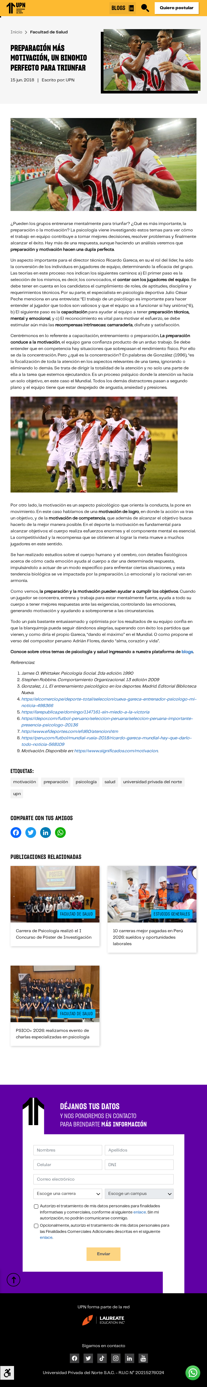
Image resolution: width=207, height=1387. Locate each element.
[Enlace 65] (103, 1320)
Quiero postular (177, 8)
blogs (187, 652)
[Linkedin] (129, 1358)
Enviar (103, 1254)
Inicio (16, 32)
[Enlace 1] (16, 8)
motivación (24, 782)
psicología (86, 782)
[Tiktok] (102, 1358)
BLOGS (119, 8)
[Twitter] (88, 1358)
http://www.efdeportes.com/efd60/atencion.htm (69, 732)
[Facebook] (74, 1358)
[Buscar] (145, 8)
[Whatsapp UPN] (192, 1373)
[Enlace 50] (152, 894)
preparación (56, 782)
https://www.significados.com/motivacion (116, 751)
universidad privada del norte (152, 782)
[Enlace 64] (13, 1280)
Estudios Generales (172, 914)
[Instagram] (115, 1358)
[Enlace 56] (55, 994)
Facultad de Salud (49, 32)
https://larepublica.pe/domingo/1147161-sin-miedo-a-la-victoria (85, 712)
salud (110, 782)
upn (17, 794)
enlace (139, 1212)
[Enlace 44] (55, 894)
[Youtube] (143, 1358)
